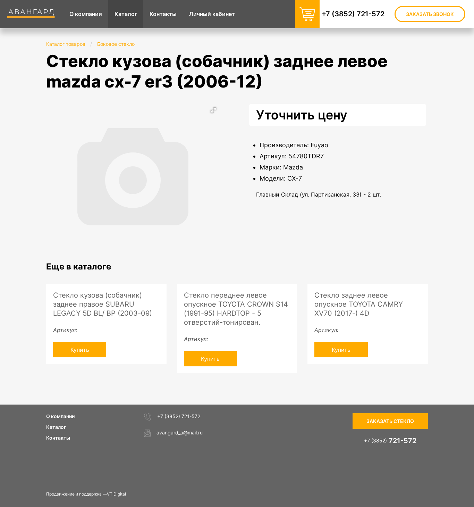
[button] (213, 110)
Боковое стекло (116, 44)
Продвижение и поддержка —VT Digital (86, 494)
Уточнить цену (301, 115)
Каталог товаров (65, 44)
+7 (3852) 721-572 (353, 14)
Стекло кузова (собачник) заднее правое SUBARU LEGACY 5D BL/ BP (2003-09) (102, 304)
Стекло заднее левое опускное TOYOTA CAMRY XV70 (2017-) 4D (358, 304)
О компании (60, 416)
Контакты (58, 438)
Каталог (56, 427)
